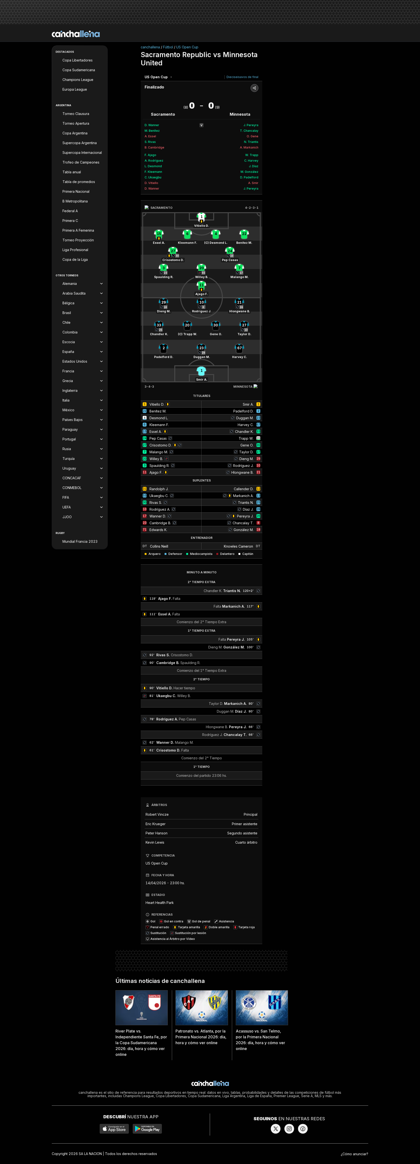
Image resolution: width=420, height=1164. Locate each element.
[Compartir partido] (254, 88)
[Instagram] (289, 1129)
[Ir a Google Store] (147, 1129)
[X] (275, 1129)
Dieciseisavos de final (242, 77)
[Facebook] (303, 1129)
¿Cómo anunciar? (354, 1154)
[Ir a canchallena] (76, 33)
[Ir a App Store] (114, 1129)
